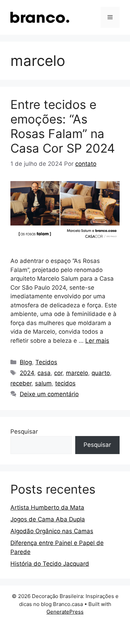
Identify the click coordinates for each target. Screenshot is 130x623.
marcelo (77, 372)
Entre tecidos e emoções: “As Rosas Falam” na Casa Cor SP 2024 (62, 126)
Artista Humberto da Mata (47, 507)
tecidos (65, 383)
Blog (26, 362)
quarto (101, 372)
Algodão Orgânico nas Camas (51, 531)
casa (44, 372)
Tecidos (46, 362)
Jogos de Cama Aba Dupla (47, 519)
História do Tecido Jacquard (49, 563)
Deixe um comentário (49, 394)
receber (21, 383)
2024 (27, 372)
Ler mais (97, 340)
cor (58, 372)
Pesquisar (24, 431)
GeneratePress (65, 611)
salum (43, 383)
